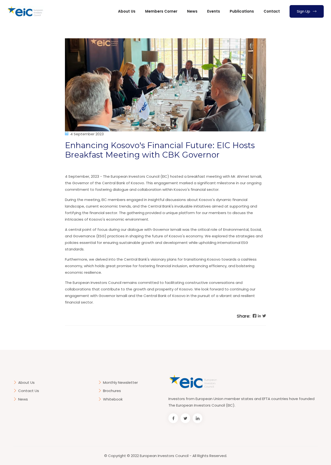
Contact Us (28, 390)
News (192, 11)
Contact (272, 11)
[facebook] (254, 316)
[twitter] (264, 316)
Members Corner (161, 11)
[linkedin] (259, 316)
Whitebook (113, 399)
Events (213, 11)
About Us (126, 11)
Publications (242, 11)
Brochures (112, 390)
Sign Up (304, 11)
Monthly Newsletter (120, 382)
